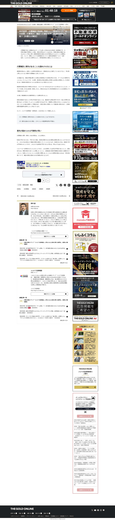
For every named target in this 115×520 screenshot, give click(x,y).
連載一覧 (29, 513)
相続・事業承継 (19, 6)
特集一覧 (21, 513)
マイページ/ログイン (104, 2)
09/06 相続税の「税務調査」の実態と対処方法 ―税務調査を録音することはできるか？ (85, 464)
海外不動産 (35, 6)
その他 (92, 6)
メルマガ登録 (85, 387)
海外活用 (49, 6)
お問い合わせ (40, 516)
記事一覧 (13, 513)
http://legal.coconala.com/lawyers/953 (40, 233)
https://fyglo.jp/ (34, 208)
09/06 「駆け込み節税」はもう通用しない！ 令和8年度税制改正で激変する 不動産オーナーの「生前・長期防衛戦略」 (85, 428)
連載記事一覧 (63, 262)
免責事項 (23, 516)
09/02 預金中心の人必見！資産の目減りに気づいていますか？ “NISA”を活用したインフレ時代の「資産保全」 (85, 421)
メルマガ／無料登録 (93, 2)
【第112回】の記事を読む (27, 196)
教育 (83, 6)
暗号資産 (66, 6)
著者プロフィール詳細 (49, 236)
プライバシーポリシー (31, 516)
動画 (98, 6)
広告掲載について (54, 516)
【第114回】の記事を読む (59, 196)
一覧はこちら (86, 19)
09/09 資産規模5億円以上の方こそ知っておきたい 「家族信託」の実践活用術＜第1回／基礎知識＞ (85, 475)
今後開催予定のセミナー (86, 10)
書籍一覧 (46, 513)
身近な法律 (27, 40)
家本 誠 (33, 203)
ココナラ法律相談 (36, 270)
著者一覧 (37, 513)
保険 (54, 6)
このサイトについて (15, 516)
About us (71, 516)
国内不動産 (27, 6)
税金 (71, 6)
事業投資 (42, 6)
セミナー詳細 (69, 10)
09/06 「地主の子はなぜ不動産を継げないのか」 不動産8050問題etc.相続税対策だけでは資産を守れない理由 (85, 458)
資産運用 (59, 6)
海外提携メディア (64, 516)
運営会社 (47, 516)
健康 (88, 6)
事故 (32, 40)
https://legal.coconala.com (37, 290)
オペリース (77, 6)
